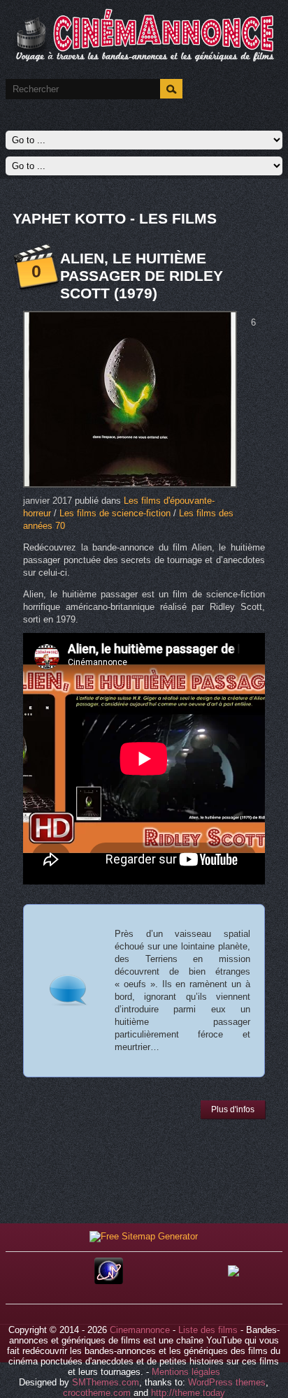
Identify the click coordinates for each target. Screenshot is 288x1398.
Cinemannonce (140, 1330)
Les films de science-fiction (115, 513)
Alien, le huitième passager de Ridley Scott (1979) (141, 275)
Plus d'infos (232, 1109)
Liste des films (208, 1330)
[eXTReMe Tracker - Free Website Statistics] (108, 1281)
